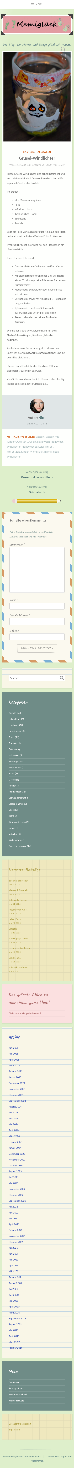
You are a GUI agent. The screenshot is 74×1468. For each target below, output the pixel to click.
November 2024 (17, 1089)
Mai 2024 (13, 1124)
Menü (39, 4)
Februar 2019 (16, 1347)
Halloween (43, 152)
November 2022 (17, 1189)
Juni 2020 (14, 1295)
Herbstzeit (13, 451)
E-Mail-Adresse (19, 615)
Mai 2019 (13, 1330)
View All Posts (37, 423)
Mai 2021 (13, 1259)
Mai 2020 (13, 1300)
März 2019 (14, 1342)
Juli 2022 (13, 1206)
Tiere (11, 815)
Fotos (11, 737)
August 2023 (15, 1171)
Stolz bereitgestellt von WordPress (22, 1456)
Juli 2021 (13, 1247)
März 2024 (14, 1136)
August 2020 (15, 1283)
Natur (11, 773)
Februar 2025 (16, 1071)
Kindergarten (15, 761)
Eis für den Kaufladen (19, 948)
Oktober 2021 (16, 1242)
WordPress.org (16, 1400)
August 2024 (15, 1106)
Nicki (62, 165)
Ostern (12, 779)
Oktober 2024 (16, 1095)
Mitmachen (14, 767)
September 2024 (17, 1100)
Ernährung (14, 725)
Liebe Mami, (15, 957)
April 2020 (14, 1306)
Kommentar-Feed (18, 1394)
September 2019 (17, 1318)
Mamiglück (36, 451)
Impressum (14, 1429)
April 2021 (14, 1265)
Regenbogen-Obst (18, 909)
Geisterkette (37, 489)
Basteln (28, 152)
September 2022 (17, 1200)
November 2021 (17, 1236)
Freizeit (12, 743)
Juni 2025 (14, 1047)
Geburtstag (14, 749)
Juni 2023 (14, 1177)
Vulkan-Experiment (18, 967)
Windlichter (14, 456)
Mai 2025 (13, 1053)
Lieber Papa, (15, 919)
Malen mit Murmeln (18, 890)
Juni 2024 (14, 1118)
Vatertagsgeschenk (18, 938)
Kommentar (17, 545)
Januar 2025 (15, 1077)
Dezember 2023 (17, 1153)
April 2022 (14, 1224)
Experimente (15, 731)
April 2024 (14, 1130)
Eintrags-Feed (16, 1388)
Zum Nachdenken (18, 846)
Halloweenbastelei (33, 446)
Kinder (25, 451)
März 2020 (14, 1312)
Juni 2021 (14, 1253)
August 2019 (15, 1324)
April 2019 (14, 1336)
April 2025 (14, 1059)
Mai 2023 (13, 1183)
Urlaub (12, 828)
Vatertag (13, 834)
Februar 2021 (16, 1277)
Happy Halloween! (31, 1013)
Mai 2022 (13, 1218)
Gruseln (31, 441)
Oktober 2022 (16, 1195)
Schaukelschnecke (18, 900)
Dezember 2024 (17, 1083)
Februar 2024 (16, 1142)
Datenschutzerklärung (20, 1423)
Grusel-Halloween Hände (37, 474)
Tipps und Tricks (17, 822)
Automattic (37, 1460)
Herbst (49, 446)
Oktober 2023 (16, 1165)
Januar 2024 (15, 1147)
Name (13, 600)
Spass (12, 809)
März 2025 (14, 1065)
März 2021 (14, 1271)
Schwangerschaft (17, 797)
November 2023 (17, 1159)
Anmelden (14, 1382)
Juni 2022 (14, 1212)
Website (14, 631)
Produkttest (15, 791)
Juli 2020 (13, 1289)
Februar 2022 (16, 1230)
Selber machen (16, 803)
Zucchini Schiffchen (18, 880)
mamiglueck (51, 451)
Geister (21, 441)
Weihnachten (15, 840)
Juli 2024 (13, 1112)
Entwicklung (15, 719)
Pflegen (12, 785)
